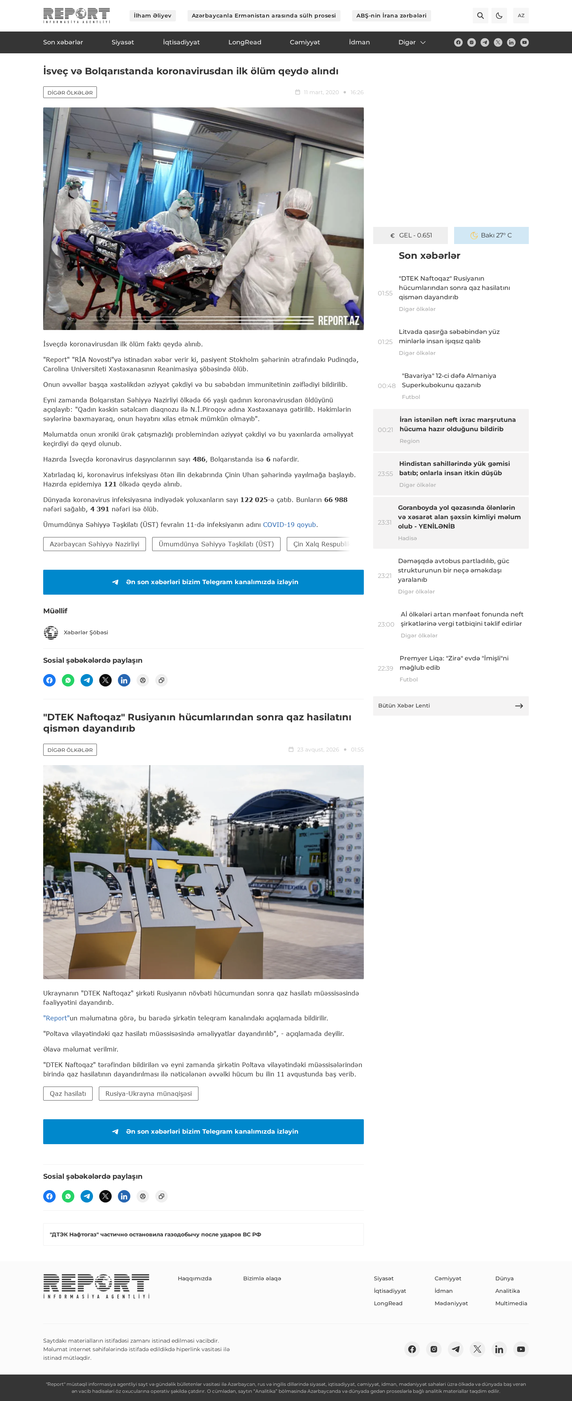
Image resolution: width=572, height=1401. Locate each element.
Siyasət (384, 1278)
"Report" (56, 1018)
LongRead (388, 1303)
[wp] (68, 680)
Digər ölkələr (70, 93)
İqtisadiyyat (390, 1290)
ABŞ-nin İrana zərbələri (391, 15)
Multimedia (511, 1303)
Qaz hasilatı (68, 1093)
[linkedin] (511, 42)
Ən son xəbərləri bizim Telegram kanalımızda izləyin (212, 582)
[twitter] (498, 42)
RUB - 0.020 (415, 235)
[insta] (471, 42)
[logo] (76, 15)
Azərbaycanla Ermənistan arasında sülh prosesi (264, 15)
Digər (407, 42)
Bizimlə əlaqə (262, 1278)
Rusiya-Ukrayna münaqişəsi (148, 1093)
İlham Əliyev (153, 15)
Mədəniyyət (451, 1303)
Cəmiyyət (448, 1278)
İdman (444, 1290)
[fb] (458, 42)
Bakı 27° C (496, 235)
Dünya (504, 1278)
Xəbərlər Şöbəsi (86, 632)
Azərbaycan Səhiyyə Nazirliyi (94, 544)
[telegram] (485, 42)
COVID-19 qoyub (289, 524)
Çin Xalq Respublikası (326, 544)
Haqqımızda (195, 1278)
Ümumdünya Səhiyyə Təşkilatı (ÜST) (216, 544)
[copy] (161, 680)
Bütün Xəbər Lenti (404, 705)
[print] (143, 680)
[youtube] (524, 42)
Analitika (507, 1290)
